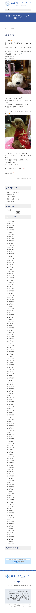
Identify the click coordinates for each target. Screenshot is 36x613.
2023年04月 (10, 304)
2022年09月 (10, 319)
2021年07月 (10, 349)
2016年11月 (10, 471)
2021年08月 (10, 347)
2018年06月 (10, 430)
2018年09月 (10, 423)
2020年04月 (10, 382)
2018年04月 (10, 434)
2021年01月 (10, 362)
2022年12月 (10, 312)
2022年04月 (10, 330)
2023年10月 (10, 291)
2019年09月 (10, 397)
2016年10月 (10, 473)
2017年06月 (10, 456)
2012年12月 (10, 530)
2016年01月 (10, 493)
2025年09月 (10, 243)
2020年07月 (10, 375)
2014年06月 (10, 502)
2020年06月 (10, 378)
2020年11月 (10, 367)
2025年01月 (10, 260)
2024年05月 (10, 275)
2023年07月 (10, 297)
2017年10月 (10, 447)
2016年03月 (10, 489)
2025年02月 (10, 258)
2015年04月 (10, 495)
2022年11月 (10, 315)
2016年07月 (10, 480)
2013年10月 (10, 508)
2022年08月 (10, 321)
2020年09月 (10, 371)
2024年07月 (10, 271)
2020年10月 (10, 369)
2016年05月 (10, 484)
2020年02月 (10, 386)
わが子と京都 (10, 194)
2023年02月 (10, 308)
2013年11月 (10, 506)
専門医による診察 (22, 599)
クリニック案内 (16, 591)
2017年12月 (10, 443)
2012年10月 (10, 534)
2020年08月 (10, 373)
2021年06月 (10, 352)
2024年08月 (10, 269)
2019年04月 (10, 408)
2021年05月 (10, 354)
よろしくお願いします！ (13, 192)
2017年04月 (10, 460)
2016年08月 (10, 478)
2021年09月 (10, 345)
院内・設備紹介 (16, 593)
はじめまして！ (11, 201)
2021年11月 (10, 341)
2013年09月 (10, 510)
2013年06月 (10, 517)
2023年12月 (10, 286)
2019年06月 (10, 404)
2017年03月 (10, 463)
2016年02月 (10, 491)
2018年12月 (10, 417)
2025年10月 (10, 241)
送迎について (25, 595)
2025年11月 (10, 238)
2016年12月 (10, 469)
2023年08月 (10, 295)
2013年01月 (10, 528)
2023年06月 (10, 299)
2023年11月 (10, 288)
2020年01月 (10, 389)
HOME (9, 591)
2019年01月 (10, 415)
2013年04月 (10, 521)
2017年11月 (10, 445)
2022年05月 (10, 328)
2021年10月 (10, 343)
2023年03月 (10, 306)
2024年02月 (10, 282)
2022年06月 (10, 325)
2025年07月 (10, 247)
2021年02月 (10, 360)
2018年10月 (10, 421)
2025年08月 (10, 245)
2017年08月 (10, 452)
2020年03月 (10, 384)
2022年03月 (10, 332)
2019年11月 (10, 393)
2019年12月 (10, 391)
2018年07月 (10, 428)
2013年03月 (10, 524)
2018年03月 (10, 436)
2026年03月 (10, 230)
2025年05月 (10, 251)
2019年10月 (10, 395)
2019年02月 (10, 412)
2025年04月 (10, 254)
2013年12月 (10, 504)
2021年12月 (10, 339)
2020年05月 (10, 380)
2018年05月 (10, 432)
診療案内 (24, 593)
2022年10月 (10, 317)
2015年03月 (10, 497)
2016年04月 (10, 487)
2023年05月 (10, 302)
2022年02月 (10, 334)
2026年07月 (10, 221)
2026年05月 (10, 225)
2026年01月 (10, 234)
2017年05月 (10, 458)
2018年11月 (10, 419)
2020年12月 (10, 365)
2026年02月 (10, 232)
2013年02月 (10, 526)
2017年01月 (10, 467)
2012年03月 (10, 543)
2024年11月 (10, 264)
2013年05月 (10, 519)
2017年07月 (10, 454)
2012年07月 (10, 541)
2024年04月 (10, 278)
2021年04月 (10, 356)
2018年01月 (10, 441)
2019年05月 (10, 406)
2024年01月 (10, 284)
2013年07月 (10, 515)
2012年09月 (10, 537)
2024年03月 (10, 280)
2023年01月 (10, 310)
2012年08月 (10, 539)
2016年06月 (10, 482)
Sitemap (21, 607)
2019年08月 (10, 399)
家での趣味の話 (11, 196)
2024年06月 (10, 273)
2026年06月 (10, 223)
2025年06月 (10, 249)
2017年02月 (10, 465)
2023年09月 (10, 293)
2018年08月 (10, 426)
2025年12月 (10, 236)
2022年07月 (10, 323)
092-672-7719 (18, 582)
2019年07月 (10, 402)
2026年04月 (10, 227)
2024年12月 (10, 262)
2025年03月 (10, 256)
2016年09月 (10, 476)
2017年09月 (10, 449)
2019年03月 (10, 410)
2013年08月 (10, 513)
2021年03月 (10, 358)
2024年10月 (10, 267)
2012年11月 (10, 532)
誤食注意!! (10, 35)
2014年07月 (10, 500)
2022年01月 (10, 336)
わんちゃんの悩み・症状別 (15, 597)
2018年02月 (10, 439)
